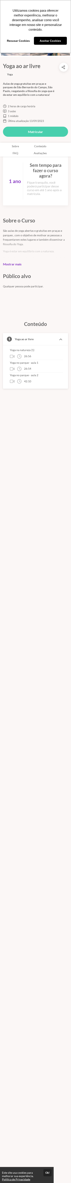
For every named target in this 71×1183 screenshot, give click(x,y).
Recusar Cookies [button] (18, 40)
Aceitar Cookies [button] (50, 40)
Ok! (47, 1172)
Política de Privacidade (16, 1179)
